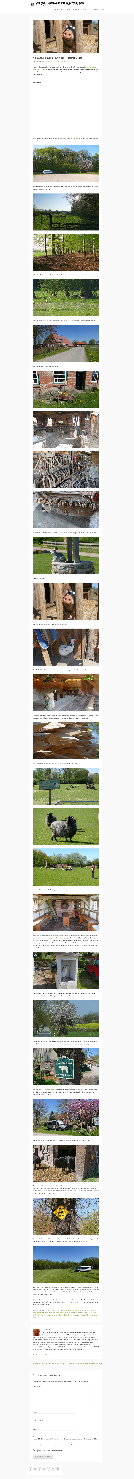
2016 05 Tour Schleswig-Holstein (57, 1310)
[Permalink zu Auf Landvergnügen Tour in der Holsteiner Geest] (66, 36)
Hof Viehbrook (75, 138)
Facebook (30, 1469)
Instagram (48, 1469)
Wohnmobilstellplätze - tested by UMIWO (62, 1312)
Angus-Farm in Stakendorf (46, 1089)
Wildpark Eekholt (81, 1241)
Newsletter (95, 9)
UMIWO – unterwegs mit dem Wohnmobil (60, 2)
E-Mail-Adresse (38, 1421)
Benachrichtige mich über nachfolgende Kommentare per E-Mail (54, 1445)
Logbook (76, 9)
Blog (62, 9)
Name (35, 1412)
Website (35, 1429)
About (56, 9)
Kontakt (57, 1469)
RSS (44, 1469)
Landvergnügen (52, 1315)
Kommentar (37, 1386)
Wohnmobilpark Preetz (77, 1315)
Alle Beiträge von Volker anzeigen (45, 1355)
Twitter (35, 1469)
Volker (64, 61)
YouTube (39, 1469)
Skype (53, 1469)
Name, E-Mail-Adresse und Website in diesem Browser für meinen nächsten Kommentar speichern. (66, 1439)
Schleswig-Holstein (83, 1310)
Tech (68, 9)
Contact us (85, 9)
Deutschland (72, 1310)
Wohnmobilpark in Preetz (52, 938)
